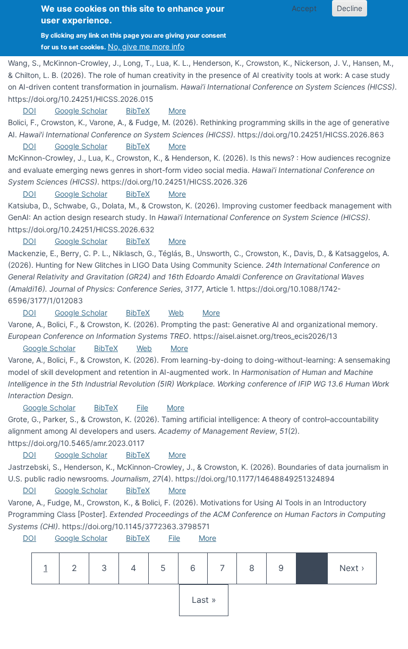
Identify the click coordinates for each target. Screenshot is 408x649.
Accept (304, 8)
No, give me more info (146, 46)
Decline (349, 8)
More (177, 110)
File (142, 407)
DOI (29, 110)
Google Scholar (81, 110)
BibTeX (138, 110)
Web (176, 312)
